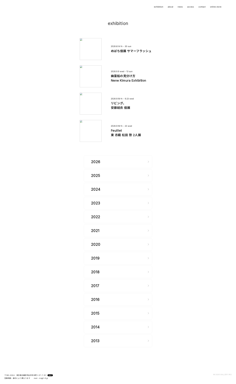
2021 (95, 231)
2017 (95, 286)
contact (202, 7)
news (180, 7)
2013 (95, 341)
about (170, 7)
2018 (95, 272)
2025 (95, 175)
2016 (95, 299)
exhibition (158, 7)
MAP (50, 375)
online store (216, 7)
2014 (95, 327)
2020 (95, 244)
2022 (95, 217)
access (190, 7)
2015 (95, 313)
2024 (96, 189)
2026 (95, 162)
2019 (95, 258)
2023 (95, 203)
